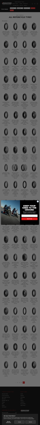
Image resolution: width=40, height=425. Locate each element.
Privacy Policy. (31, 418)
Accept (19, 421)
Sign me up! (29, 218)
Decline (30, 421)
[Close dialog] (38, 201)
